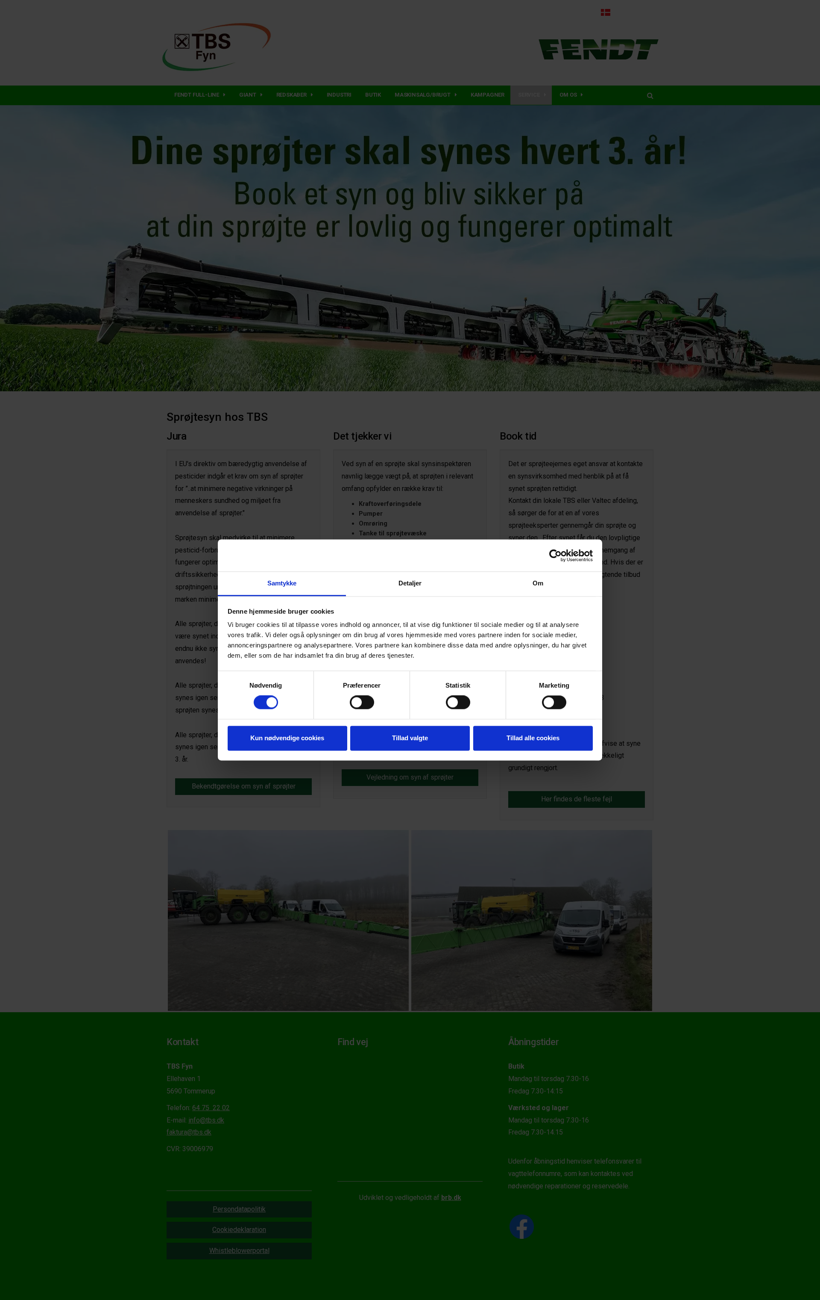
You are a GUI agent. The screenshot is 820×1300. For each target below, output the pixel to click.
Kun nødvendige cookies (287, 738)
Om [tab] (538, 583)
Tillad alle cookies (533, 738)
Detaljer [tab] (410, 583)
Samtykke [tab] (282, 583)
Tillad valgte (410, 738)
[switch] (362, 702)
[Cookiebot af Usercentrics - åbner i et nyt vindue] (555, 555)
